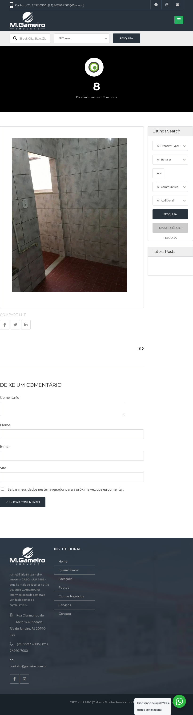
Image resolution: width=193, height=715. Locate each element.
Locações (65, 579)
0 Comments (109, 97)
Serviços (65, 605)
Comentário (9, 397)
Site (3, 467)
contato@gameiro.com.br (28, 666)
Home (63, 561)
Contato (65, 614)
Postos (64, 587)
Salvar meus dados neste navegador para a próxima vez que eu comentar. (66, 489)
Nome (5, 425)
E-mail (5, 446)
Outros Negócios (71, 596)
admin (85, 97)
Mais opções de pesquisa (170, 229)
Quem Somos (68, 570)
